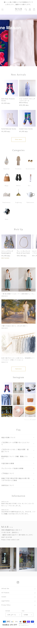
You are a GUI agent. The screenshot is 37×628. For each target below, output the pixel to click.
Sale (6, 219)
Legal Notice (5, 601)
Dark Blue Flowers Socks (8, 100)
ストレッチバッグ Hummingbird (7, 252)
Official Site (5, 588)
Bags (6, 185)
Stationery (7, 202)
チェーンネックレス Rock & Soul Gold (23, 252)
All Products (5, 592)
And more (18, 369)
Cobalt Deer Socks (26, 129)
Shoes (18, 185)
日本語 (26, 615)
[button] (2, 9)
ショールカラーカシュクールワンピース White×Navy (27, 100)
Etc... (30, 185)
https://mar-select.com (10, 540)
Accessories (30, 168)
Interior (7, 168)
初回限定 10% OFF (9, 625)
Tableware (30, 202)
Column (3, 596)
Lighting (18, 202)
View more (18, 139)
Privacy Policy (5, 605)
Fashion (18, 168)
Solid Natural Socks (8, 129)
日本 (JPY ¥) (11, 615)
